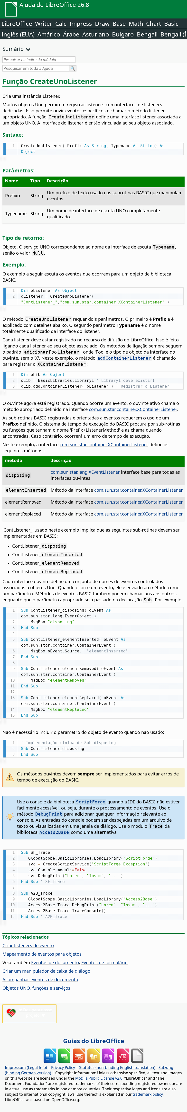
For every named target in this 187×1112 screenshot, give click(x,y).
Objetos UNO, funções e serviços (36, 988)
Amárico (48, 34)
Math (136, 23)
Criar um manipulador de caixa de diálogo (46, 971)
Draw (102, 23)
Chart (153, 23)
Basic (171, 23)
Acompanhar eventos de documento (40, 979)
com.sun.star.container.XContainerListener (133, 409)
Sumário (13, 48)
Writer (43, 23)
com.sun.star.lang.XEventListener (85, 472)
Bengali (147, 34)
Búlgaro (123, 34)
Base (119, 23)
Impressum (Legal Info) (26, 1067)
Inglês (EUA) (18, 34)
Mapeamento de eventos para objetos (42, 954)
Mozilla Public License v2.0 (98, 1078)
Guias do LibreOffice (93, 1041)
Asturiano (95, 34)
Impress (80, 23)
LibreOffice (16, 23)
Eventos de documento (55, 962)
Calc (60, 23)
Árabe (71, 34)
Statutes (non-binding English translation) (117, 1067)
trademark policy (147, 1094)
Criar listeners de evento (28, 945)
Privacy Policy (63, 1067)
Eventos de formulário (104, 962)
